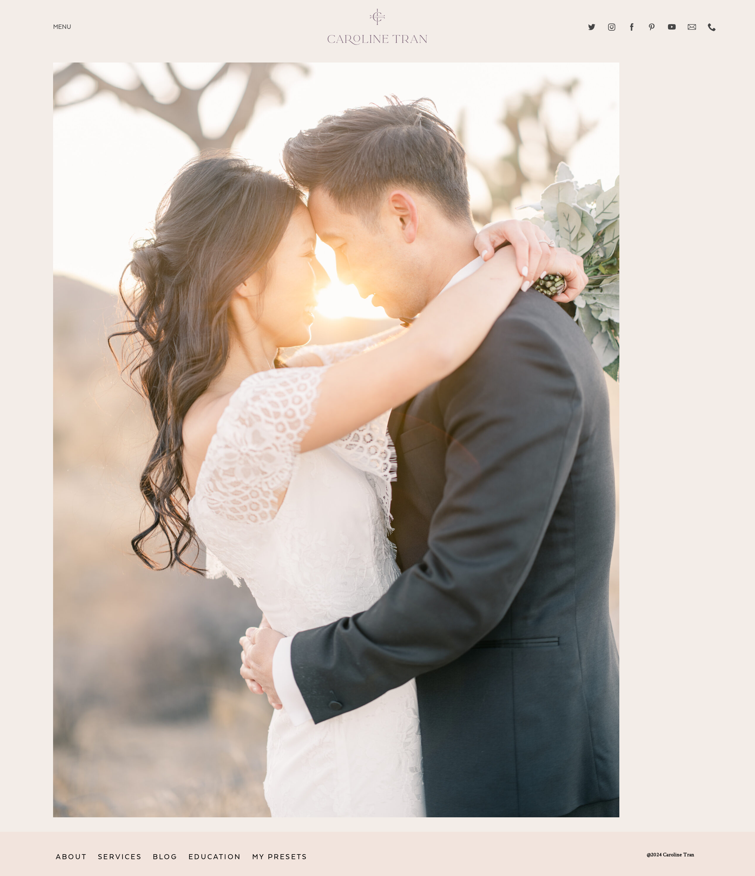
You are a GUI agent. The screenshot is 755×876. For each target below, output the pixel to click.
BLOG (165, 857)
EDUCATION (214, 857)
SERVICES (120, 857)
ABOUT (71, 857)
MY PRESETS (279, 857)
